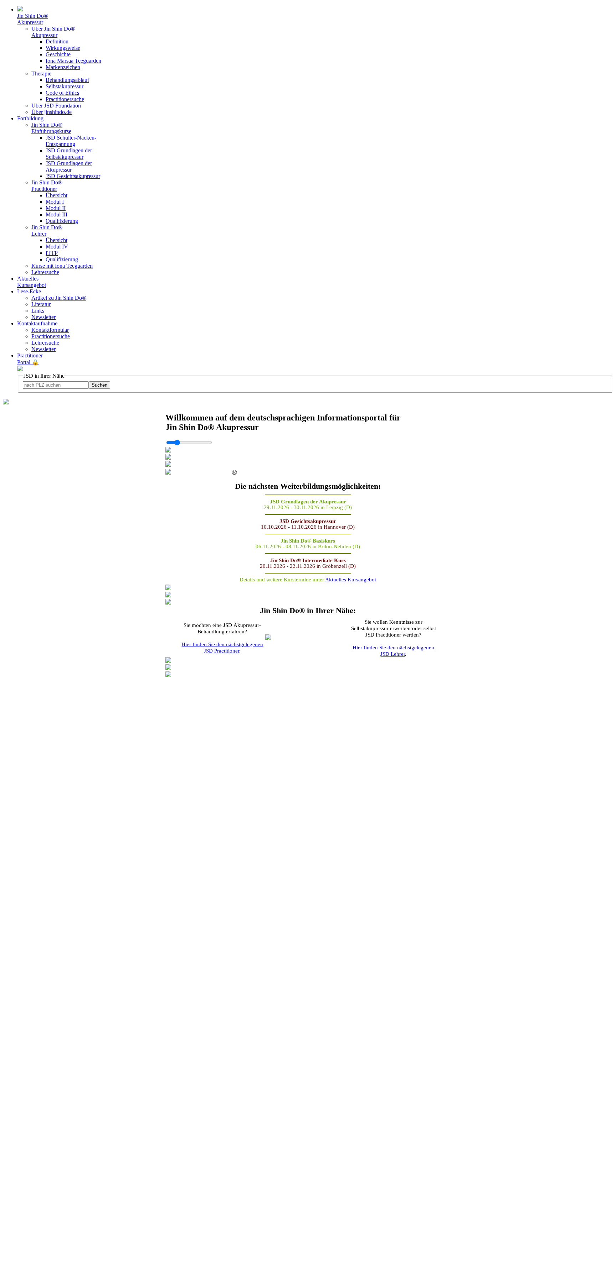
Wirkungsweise (63, 48)
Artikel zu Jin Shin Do (58, 298)
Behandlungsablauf (67, 80)
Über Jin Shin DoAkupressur (53, 32)
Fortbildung (30, 118)
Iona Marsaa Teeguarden (73, 61)
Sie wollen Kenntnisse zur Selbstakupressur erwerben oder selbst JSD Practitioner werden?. (393, 638)
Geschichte (58, 54)
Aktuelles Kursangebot (31, 282)
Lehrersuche (45, 272)
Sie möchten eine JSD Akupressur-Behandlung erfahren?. (222, 638)
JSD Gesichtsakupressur (73, 176)
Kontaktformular (50, 330)
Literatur (41, 304)
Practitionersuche (65, 99)
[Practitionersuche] (6, 402)
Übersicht (56, 195)
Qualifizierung (62, 221)
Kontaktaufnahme (37, 323)
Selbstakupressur (64, 86)
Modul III (56, 214)
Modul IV (57, 247)
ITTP (52, 253)
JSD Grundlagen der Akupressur (69, 166)
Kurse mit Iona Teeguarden (62, 266)
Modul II (56, 208)
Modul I (55, 202)
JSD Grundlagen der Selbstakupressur (69, 153)
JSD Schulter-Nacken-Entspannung (71, 141)
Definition (57, 41)
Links (37, 311)
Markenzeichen (63, 67)
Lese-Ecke (29, 291)
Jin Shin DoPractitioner (46, 185)
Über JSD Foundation (56, 106)
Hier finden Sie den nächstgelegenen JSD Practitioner (222, 647)
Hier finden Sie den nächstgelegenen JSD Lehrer (393, 650)
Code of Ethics (62, 93)
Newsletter (43, 317)
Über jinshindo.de (51, 112)
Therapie (41, 73)
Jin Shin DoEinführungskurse (51, 128)
